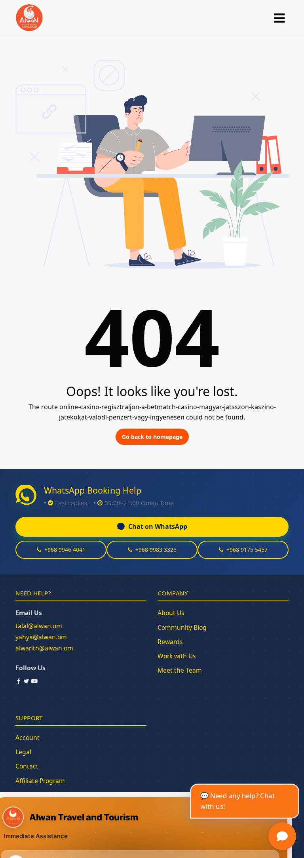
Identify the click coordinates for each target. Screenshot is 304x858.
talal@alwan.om (38, 626)
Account (27, 737)
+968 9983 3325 (156, 549)
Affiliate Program (40, 780)
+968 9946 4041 (65, 549)
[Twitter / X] (26, 681)
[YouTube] (34, 681)
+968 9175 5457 (247, 549)
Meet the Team (180, 670)
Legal (23, 751)
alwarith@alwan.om (44, 648)
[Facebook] (18, 681)
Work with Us (177, 656)
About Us (171, 612)
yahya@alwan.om (41, 637)
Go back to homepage (152, 436)
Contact (26, 766)
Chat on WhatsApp (157, 526)
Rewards (170, 641)
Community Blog (182, 627)
